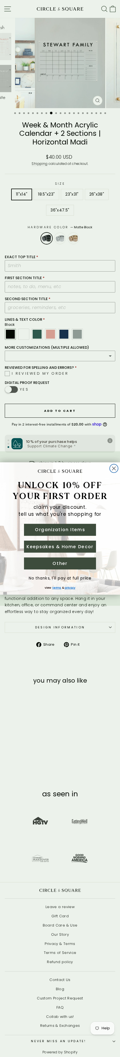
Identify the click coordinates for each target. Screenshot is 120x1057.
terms (56, 588)
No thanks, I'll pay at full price (60, 578)
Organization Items (60, 530)
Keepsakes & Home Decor (60, 546)
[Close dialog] (114, 468)
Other (59, 563)
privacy (70, 588)
